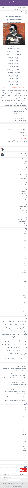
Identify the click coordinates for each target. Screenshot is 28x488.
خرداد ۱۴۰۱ (24, 245)
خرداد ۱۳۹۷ (24, 315)
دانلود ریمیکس (15, 350)
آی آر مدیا (19, 95)
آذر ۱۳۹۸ (24, 286)
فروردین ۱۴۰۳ (24, 238)
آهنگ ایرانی (17, 7)
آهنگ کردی (24, 197)
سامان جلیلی (22, 355)
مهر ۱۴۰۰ (24, 256)
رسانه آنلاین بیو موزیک (9, 353)
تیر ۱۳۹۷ (25, 313)
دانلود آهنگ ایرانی (7, 337)
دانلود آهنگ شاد (19, 344)
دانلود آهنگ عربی (24, 471)
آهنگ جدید (19, 92)
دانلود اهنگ (15, 98)
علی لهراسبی (14, 355)
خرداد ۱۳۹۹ (24, 275)
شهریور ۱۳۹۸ (24, 291)
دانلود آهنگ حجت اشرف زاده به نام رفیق (19, 113)
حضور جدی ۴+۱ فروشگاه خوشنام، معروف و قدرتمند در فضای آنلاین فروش (14, 377)
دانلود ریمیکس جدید (13, 479)
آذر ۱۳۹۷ (24, 304)
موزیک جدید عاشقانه (13, 358)
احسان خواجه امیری (13, 334)
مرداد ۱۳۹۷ (24, 311)
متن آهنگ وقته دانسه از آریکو (21, 366)
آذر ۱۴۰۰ (24, 254)
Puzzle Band (15, 324)
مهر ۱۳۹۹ (24, 270)
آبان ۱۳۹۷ (24, 306)
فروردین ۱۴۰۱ (24, 249)
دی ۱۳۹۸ (24, 284)
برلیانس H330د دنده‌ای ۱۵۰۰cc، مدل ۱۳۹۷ (19, 375)
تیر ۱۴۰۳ (25, 234)
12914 (24, 161)
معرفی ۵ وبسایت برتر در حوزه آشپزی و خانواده (18, 384)
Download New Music (7, 17)
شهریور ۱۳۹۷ (24, 309)
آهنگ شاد (24, 189)
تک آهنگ (24, 204)
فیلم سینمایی (23, 215)
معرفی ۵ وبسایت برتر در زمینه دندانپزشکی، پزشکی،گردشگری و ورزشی (14, 380)
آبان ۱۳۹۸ (24, 288)
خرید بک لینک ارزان (23, 468)
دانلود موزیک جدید (19, 100)
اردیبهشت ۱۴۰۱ (23, 247)
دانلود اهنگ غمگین (4, 98)
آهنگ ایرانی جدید (24, 92)
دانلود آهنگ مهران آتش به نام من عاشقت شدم (16, 11)
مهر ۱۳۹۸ (24, 290)
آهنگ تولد (24, 180)
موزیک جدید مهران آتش (23, 105)
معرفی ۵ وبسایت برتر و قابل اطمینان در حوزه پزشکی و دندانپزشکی (15, 391)
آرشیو (25, 163)
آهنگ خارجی (23, 184)
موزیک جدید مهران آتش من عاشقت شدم (12, 105)
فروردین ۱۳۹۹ (24, 279)
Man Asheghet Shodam (18, 90)
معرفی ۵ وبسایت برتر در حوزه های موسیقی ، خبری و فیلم (16, 378)
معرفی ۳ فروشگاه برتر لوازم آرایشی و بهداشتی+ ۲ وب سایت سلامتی (15, 396)
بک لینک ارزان (24, 470)
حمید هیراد (22, 337)
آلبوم (25, 165)
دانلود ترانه (21, 350)
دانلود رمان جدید (7, 474)
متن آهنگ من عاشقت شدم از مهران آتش (8, 100)
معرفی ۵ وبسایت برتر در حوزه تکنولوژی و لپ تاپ (18, 387)
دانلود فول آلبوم (23, 206)
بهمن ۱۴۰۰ (24, 252)
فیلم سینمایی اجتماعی (22, 217)
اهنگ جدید (9, 95)
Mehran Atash (25, 90)
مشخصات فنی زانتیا (23, 371)
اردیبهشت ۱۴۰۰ (23, 263)
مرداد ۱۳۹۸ (24, 293)
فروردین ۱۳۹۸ (24, 297)
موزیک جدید (10, 103)
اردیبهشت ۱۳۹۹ (23, 277)
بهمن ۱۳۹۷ (24, 300)
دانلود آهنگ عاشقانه (9, 344)
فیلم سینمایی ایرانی (22, 219)
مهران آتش (25, 103)
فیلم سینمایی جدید (22, 221)
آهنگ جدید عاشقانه (21, 331)
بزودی (25, 202)
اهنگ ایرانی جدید (14, 95)
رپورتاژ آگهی (23, 210)
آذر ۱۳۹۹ (24, 268)
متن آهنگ (6, 355)
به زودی (2, 7)
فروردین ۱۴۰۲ (24, 240)
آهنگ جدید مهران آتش (13, 92)
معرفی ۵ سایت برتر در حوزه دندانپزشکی (19, 393)
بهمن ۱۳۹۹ (24, 265)
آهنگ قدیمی (7, 7)
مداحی (24, 223)
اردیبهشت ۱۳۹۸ (23, 295)
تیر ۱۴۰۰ (25, 259)
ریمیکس (24, 212)
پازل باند (19, 360)
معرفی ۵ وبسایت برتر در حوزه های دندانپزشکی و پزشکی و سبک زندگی (14, 389)
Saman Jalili (25, 324)
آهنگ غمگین (12, 7)
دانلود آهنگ (15, 337)
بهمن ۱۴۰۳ (24, 231)
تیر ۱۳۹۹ (25, 274)
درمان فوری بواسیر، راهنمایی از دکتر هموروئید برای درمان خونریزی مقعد (14, 368)
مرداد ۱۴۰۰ (24, 258)
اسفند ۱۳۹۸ (24, 281)
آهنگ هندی (23, 199)
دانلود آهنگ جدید (23, 7)
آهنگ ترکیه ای (23, 178)
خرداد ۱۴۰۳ (24, 236)
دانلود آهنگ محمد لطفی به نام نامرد (20, 120)
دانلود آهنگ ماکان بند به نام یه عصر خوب (19, 114)
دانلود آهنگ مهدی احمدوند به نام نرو (20, 118)
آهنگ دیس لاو (23, 187)
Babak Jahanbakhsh (5, 321)
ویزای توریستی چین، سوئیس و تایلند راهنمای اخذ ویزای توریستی (15, 373)
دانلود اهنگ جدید (10, 98)
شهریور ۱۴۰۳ (24, 233)
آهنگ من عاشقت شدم (11, 93)
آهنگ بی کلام (23, 172)
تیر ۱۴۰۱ (25, 243)
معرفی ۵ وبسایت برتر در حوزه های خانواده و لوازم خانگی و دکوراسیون (14, 382)
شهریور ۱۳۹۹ (24, 272)
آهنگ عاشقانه (23, 191)
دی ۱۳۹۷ (24, 302)
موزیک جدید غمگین (4, 103)
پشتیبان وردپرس (7, 477)
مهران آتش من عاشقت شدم (18, 103)
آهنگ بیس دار (23, 174)
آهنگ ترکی (24, 176)
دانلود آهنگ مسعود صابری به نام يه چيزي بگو (19, 111)
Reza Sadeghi (21, 324)
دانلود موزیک (25, 100)
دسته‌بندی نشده (23, 208)
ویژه (25, 225)
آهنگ (25, 13)
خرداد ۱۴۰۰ (24, 261)
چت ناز (20, 477)
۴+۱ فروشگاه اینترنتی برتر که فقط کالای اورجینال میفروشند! (16, 394)
